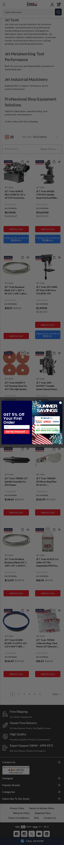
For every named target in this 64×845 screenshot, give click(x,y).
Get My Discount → (17, 431)
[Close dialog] (60, 402)
